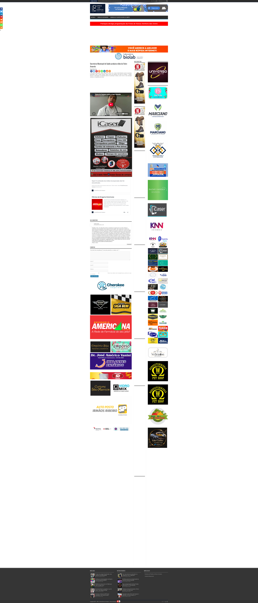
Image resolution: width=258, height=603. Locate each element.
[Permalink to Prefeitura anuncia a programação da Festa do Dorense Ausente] (120, 582)
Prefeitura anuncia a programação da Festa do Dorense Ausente (130, 579)
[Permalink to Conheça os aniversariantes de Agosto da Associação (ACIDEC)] (93, 582)
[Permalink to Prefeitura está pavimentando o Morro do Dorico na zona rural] (120, 592)
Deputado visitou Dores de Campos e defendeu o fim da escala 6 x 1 (130, 594)
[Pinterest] (96, 71)
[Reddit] (107, 71)
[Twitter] (94, 71)
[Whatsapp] (102, 71)
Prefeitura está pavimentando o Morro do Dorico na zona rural (130, 589)
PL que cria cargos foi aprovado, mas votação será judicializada (103, 575)
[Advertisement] (129, 36)
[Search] (167, 1)
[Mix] (99, 71)
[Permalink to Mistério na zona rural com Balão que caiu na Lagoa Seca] (93, 587)
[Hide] (0, 30)
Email (91, 265)
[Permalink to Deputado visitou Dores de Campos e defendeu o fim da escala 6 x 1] (120, 597)
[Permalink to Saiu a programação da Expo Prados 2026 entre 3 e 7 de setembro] (120, 587)
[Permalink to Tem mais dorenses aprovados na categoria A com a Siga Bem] (120, 577)
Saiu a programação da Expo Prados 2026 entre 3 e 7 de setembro (130, 584)
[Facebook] (91, 71)
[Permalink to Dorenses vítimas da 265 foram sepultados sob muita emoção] (93, 597)
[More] (110, 71)
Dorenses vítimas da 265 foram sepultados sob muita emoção (102, 594)
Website (92, 269)
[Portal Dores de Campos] (97, 12)
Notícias (93, 17)
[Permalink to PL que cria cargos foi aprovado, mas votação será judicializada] (93, 577)
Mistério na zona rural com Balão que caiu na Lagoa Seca (103, 584)
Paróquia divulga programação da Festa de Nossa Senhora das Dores (129, 24)
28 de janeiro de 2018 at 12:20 (99, 224)
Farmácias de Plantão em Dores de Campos (120, 17)
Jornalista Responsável (102, 17)
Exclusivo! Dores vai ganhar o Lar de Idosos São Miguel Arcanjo (103, 589)
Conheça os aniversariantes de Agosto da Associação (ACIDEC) (103, 579)
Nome (91, 261)
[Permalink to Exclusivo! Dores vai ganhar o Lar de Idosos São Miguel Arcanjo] (93, 592)
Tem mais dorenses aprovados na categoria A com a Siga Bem (129, 575)
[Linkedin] (104, 71)
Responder (129, 244)
